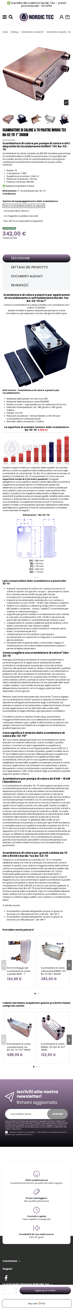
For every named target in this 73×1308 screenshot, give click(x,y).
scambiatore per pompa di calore (40, 597)
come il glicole (21, 691)
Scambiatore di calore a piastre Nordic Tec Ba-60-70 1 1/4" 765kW (18, 1046)
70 (46, 476)
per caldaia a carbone (56, 602)
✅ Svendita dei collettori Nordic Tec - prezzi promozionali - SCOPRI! (36, 4)
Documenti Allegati (27, 276)
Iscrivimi (57, 1114)
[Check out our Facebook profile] (6, 1277)
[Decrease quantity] (16, 1292)
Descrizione (20, 258)
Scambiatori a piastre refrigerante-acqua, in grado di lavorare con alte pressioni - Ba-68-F (35, 918)
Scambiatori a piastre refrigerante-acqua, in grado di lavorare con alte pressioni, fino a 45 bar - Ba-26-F (35, 912)
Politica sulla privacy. (13, 1129)
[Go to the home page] (36, 16)
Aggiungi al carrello (45, 1290)
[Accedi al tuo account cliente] (61, 17)
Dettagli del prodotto (29, 267)
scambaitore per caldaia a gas (48, 620)
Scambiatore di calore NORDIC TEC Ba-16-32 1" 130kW (53, 1046)
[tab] (36, 258)
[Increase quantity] (16, 1289)
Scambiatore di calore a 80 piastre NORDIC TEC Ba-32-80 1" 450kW (53, 970)
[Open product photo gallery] (66, 102)
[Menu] (5, 17)
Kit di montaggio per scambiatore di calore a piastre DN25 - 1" (18, 970)
